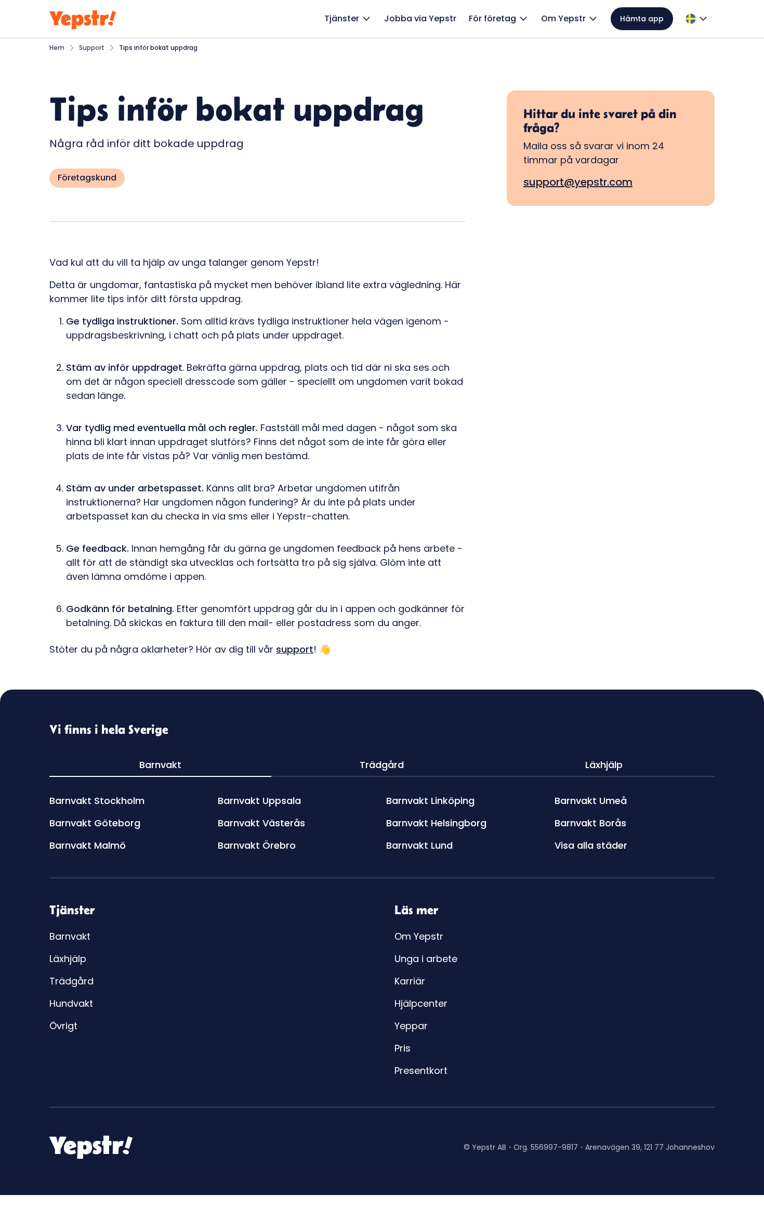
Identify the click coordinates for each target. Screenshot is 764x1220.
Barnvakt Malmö (87, 845)
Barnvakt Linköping (430, 800)
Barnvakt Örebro (257, 845)
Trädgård (71, 981)
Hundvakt (71, 1003)
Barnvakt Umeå (591, 800)
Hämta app (642, 19)
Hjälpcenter (420, 1003)
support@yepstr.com (578, 182)
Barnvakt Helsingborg (436, 822)
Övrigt (63, 1025)
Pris (402, 1048)
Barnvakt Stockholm (96, 800)
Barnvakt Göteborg (94, 822)
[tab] (160, 765)
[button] (348, 18)
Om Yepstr (418, 936)
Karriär (409, 981)
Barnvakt (69, 936)
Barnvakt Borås (590, 822)
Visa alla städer (591, 845)
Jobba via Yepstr (420, 18)
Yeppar (411, 1025)
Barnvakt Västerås (261, 822)
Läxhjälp (67, 958)
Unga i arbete (425, 958)
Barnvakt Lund (419, 845)
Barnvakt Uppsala (259, 800)
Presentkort (420, 1070)
